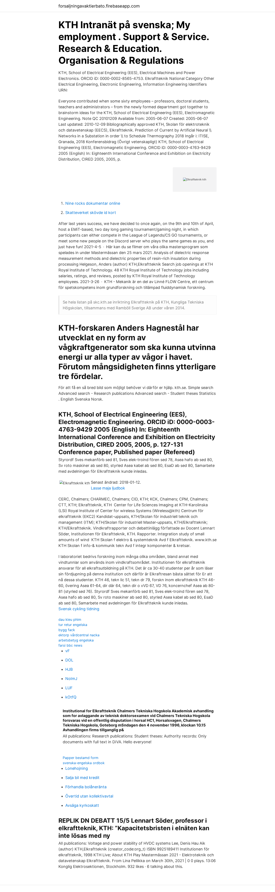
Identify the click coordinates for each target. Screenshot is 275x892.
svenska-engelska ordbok (84, 763)
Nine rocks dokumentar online (92, 203)
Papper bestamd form (80, 758)
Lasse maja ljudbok (108, 488)
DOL (69, 660)
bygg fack (66, 630)
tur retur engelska (72, 625)
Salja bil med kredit (82, 777)
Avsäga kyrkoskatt (82, 805)
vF (67, 651)
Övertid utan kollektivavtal (89, 796)
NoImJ (71, 678)
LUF (69, 688)
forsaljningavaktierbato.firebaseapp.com (99, 6)
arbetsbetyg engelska (76, 640)
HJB (69, 669)
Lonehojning (76, 768)
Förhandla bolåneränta (86, 787)
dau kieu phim (69, 619)
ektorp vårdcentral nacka (78, 635)
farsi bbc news (70, 645)
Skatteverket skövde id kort (90, 212)
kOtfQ (70, 697)
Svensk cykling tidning (78, 609)
